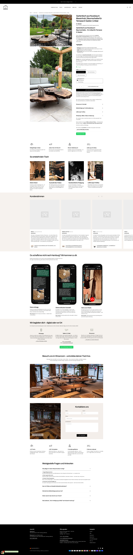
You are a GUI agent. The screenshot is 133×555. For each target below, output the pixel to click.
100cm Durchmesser (81, 75)
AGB (90, 533)
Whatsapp (41, 333)
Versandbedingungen (93, 538)
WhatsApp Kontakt (81, 133)
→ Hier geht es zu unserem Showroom (92, 339)
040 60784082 (34, 393)
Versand (84, 25)
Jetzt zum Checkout (90, 90)
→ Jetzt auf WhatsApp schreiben (41, 341)
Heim (31, 12)
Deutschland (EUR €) (35, 548)
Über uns (91, 540)
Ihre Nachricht (68, 421)
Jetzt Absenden (82, 435)
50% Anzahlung (81, 80)
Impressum (92, 535)
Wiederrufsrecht (92, 542)
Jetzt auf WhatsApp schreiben (66, 347)
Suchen (91, 531)
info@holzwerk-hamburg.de (68, 342)
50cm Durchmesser (80, 72)
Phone (67, 416)
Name (67, 410)
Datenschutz (92, 537)
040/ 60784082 (68, 341)
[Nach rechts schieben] (102, 196)
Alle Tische (35, 12)
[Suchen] (127, 7)
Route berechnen (37, 434)
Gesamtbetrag (80, 81)
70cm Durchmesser (91, 72)
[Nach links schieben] (99, 196)
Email (84, 410)
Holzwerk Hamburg (36, 550)
